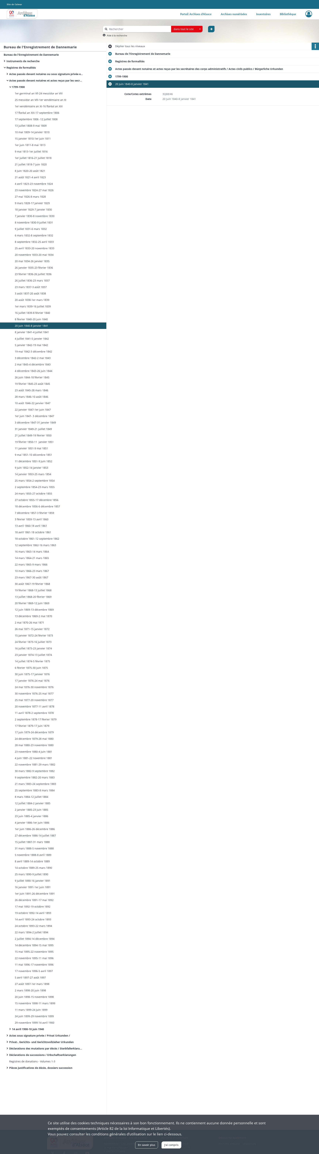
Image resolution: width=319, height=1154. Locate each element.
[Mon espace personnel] (309, 14)
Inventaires (263, 14)
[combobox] (187, 29)
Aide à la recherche (117, 35)
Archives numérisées (234, 14)
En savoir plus (146, 1145)
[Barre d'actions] (315, 46)
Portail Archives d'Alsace (196, 14)
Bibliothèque (288, 14)
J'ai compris (171, 1145)
